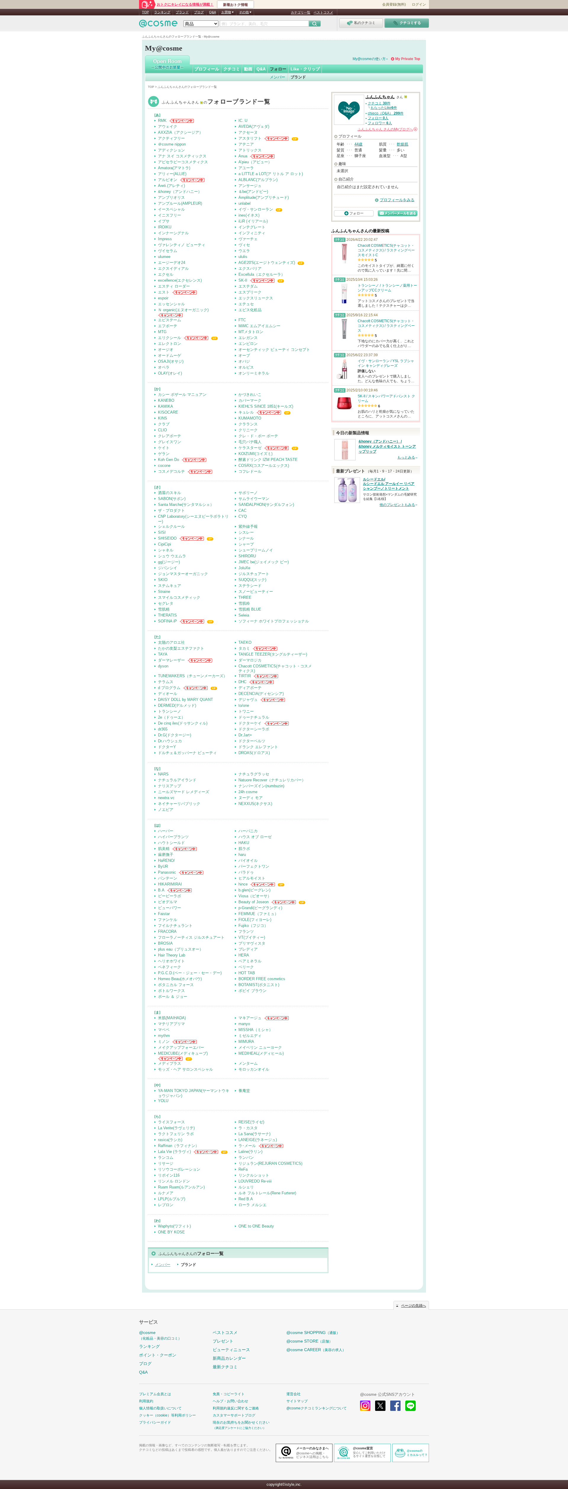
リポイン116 (169, 1175)
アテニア (246, 144)
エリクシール (169, 337)
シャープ (246, 544)
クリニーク (248, 430)
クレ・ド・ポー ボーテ (258, 436)
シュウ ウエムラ (172, 556)
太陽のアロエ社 (171, 642)
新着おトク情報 (235, 5)
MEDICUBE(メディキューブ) (183, 1053)
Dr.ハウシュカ (170, 741)
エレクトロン (169, 343)
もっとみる (406, 457)
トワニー (246, 711)
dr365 (162, 729)
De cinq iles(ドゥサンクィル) (182, 723)
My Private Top (407, 59)
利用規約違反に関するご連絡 (236, 1408)
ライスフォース (171, 1122)
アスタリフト (250, 138)
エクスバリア (250, 268)
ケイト (164, 448)
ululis (242, 256)
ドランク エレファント (258, 747)
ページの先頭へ (413, 1306)
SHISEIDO (167, 538)
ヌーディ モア (250, 798)
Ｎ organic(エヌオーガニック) (183, 310)
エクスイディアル (173, 268)
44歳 (358, 144)
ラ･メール (247, 1145)
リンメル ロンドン (174, 1181)
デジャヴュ (248, 699)
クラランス (248, 424)
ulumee (164, 256)
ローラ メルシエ (252, 1205)
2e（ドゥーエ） (171, 717)
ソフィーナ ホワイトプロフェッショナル (273, 621)
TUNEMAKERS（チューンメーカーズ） (192, 676)
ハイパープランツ (173, 837)
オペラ (164, 367)
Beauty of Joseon (253, 902)
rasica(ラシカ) (170, 1140)
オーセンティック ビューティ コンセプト (274, 349)
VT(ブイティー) (251, 937)
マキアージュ (250, 1018)
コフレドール (250, 471)
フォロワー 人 (380, 123)
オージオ (165, 349)
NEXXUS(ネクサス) (255, 803)
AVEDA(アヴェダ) (253, 126)
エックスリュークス (255, 298)
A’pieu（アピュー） (255, 162)
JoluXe (244, 568)
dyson (163, 666)
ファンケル (167, 919)
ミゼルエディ (250, 1035)
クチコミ (231, 69)
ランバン (246, 1157)
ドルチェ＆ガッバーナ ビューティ (187, 753)
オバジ (244, 361)
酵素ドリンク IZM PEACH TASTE (268, 459)
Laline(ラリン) (250, 1151)
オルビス (246, 367)
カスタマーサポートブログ (234, 1415)
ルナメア (165, 1193)
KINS (162, 418)
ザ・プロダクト (171, 510)
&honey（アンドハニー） (180, 191)
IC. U (242, 120)
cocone (164, 465)
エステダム (248, 286)
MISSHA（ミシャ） (255, 1029)
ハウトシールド (171, 843)
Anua (242, 156)
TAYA (162, 654)
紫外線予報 (248, 526)
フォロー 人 (378, 118)
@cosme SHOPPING (313, 1332)
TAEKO (244, 642)
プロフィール (206, 69)
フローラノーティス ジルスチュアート (191, 937)
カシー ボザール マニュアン (182, 394)
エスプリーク (250, 292)
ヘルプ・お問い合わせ (230, 1401)
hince (243, 884)
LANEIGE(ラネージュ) (257, 1140)
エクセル (165, 274)
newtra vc (166, 798)
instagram (365, 1406)
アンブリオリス (171, 197)
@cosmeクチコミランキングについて (316, 1408)
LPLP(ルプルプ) (171, 1199)
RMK (162, 120)
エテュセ (246, 304)
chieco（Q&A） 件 (386, 113)
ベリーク (246, 967)
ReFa (243, 1169)
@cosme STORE (309, 1341)
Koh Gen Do (168, 459)
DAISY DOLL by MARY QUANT (185, 699)
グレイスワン (169, 442)
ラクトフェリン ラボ (176, 1134)
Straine (164, 591)
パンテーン (167, 878)
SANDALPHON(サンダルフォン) (266, 504)
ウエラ (244, 251)
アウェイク (167, 126)
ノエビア (165, 809)
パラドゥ (246, 872)
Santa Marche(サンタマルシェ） (186, 504)
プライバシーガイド (155, 1422)
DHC (242, 682)
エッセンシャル (171, 304)
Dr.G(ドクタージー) (174, 735)
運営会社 (293, 1394)
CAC (242, 510)
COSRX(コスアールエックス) (263, 465)
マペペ (164, 1029)
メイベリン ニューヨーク (260, 1047)
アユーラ (246, 168)
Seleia (243, 615)
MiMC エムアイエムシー (259, 326)
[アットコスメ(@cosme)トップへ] (158, 25)
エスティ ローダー (174, 286)
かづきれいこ (250, 394)
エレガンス (248, 337)
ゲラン (164, 453)
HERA (243, 955)
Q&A (212, 12)
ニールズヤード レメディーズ (183, 792)
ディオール (167, 693)
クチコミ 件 (379, 103)
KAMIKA (165, 406)
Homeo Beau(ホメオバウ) (180, 979)
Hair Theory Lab (171, 955)
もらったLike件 (383, 108)
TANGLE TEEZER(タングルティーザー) (272, 654)
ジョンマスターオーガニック (183, 574)
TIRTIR (244, 676)
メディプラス (169, 1063)
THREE (244, 597)
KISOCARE (168, 412)
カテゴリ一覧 (300, 12)
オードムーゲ (169, 355)
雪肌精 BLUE (249, 609)
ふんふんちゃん (216, 102)
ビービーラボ (169, 896)
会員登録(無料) (394, 4)
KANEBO (166, 400)
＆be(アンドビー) (253, 191)
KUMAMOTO (249, 418)
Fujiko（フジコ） (253, 925)
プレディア (248, 949)
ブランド (182, 12)
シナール (246, 538)
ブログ (199, 12)
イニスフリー (169, 215)
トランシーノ (169, 711)
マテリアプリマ (171, 1024)
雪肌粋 (244, 603)
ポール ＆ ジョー (172, 996)
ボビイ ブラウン (252, 990)
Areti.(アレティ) (171, 185)
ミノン (164, 1041)
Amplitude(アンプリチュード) (263, 197)
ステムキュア (169, 585)
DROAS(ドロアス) (254, 753)
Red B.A (245, 1199)
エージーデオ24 (171, 262)
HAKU (243, 843)
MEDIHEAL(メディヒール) (261, 1053)
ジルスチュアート (253, 574)
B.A (161, 890)
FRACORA (167, 931)
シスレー (246, 532)
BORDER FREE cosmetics (261, 979)
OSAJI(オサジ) (170, 361)
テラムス (165, 682)
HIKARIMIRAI (170, 884)
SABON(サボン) (171, 498)
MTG (162, 332)
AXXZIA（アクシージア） (180, 132)
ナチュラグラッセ (253, 774)
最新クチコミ (225, 1366)
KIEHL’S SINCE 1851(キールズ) (265, 406)
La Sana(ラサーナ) (254, 1134)
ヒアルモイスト (251, 878)
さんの (387, 129)
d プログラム (169, 687)
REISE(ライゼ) (251, 1122)
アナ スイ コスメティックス (182, 156)
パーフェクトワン (253, 866)
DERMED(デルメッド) (177, 705)
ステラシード (250, 585)
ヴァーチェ (248, 239)
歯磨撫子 (165, 854)
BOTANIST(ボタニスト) (258, 985)
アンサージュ (250, 185)
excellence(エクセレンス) (180, 280)
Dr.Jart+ (245, 735)
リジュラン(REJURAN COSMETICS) (270, 1163)
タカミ (244, 648)
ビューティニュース (231, 1349)
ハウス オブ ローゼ (255, 837)
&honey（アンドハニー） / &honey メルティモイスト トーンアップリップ (387, 446)
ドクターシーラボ (253, 729)
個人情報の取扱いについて (160, 1408)
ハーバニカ (248, 831)
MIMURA (246, 1041)
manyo (244, 1024)
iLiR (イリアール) (253, 221)
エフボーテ (167, 326)
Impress (165, 239)
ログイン (419, 4)
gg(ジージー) (169, 562)
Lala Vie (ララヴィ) (174, 1151)
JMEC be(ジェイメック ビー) (263, 562)
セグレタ (165, 603)
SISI (162, 532)
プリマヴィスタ (251, 943)
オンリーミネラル (253, 373)
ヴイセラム (167, 251)
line (410, 1406)
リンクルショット (253, 1175)
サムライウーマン (253, 498)
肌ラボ (244, 848)
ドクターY (167, 747)
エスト (164, 292)
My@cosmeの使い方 (369, 59)
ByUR (163, 866)
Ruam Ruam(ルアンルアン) (181, 1187)
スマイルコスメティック (179, 597)
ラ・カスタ (248, 1128)
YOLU (163, 1100)
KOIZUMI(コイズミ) (255, 453)
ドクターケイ (250, 723)
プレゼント (223, 1341)
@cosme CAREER (316, 1349)
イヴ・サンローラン (255, 209)
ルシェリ (246, 1187)
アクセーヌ (248, 132)
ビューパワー (169, 908)
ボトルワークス (171, 990)
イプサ (164, 221)
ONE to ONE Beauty (256, 1226)
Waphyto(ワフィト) (174, 1226)
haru (242, 854)
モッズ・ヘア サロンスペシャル (185, 1069)
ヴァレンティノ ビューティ (181, 245)
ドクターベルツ (251, 741)
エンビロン (248, 343)
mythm (164, 1035)
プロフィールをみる (397, 200)
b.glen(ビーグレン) (254, 890)
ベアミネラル (250, 961)
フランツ (246, 931)
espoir (163, 298)
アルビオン (167, 180)
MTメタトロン (250, 332)
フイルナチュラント (175, 925)
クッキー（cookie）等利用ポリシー (167, 1415)
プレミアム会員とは (155, 1394)
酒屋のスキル (169, 493)
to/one (243, 705)
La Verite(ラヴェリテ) (176, 1128)
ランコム (165, 1157)
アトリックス (250, 150)
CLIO (162, 430)
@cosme (160, 1335)
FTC (242, 320)
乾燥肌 (402, 144)
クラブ (164, 424)
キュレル (246, 412)
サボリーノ (248, 493)
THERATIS (167, 615)
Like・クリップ (305, 69)
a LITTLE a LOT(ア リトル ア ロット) (270, 174)
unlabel (244, 203)
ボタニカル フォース (176, 985)
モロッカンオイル (253, 1069)
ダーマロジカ (250, 660)
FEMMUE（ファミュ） (258, 914)
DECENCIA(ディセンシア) (261, 693)
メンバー (277, 77)
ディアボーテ (250, 687)
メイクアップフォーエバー (181, 1047)
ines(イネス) (248, 215)
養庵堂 (244, 1090)
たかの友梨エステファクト (181, 648)
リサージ (165, 1163)
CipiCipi (164, 544)
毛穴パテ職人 (250, 442)
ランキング (162, 12)
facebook (395, 1406)
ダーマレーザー (171, 660)
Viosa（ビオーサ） (254, 896)
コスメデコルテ (171, 471)
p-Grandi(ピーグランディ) (260, 908)
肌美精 (164, 848)
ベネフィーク (169, 967)
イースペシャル (171, 209)
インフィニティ (251, 233)
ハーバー (165, 831)
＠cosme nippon (172, 144)
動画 (248, 69)
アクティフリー (171, 138)
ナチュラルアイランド (177, 780)
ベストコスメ (323, 12)
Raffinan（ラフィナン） (178, 1145)
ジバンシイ (167, 568)
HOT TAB (246, 973)
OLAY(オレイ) (170, 373)
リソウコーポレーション (179, 1169)
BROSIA (165, 943)
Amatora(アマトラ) (174, 168)
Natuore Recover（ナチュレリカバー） (272, 780)
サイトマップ (297, 1401)
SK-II (242, 280)
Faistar (164, 914)
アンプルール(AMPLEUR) (180, 203)
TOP (145, 12)
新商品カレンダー (229, 1358)
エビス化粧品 (250, 310)
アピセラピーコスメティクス (183, 162)
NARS (163, 774)
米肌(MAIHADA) (172, 1018)
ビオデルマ (167, 902)
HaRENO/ (166, 860)
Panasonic (167, 872)
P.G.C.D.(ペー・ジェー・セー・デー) (190, 973)
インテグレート (251, 227)
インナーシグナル (173, 233)
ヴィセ (244, 245)
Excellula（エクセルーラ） (261, 274)
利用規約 (146, 1401)
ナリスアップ (169, 786)
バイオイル (248, 860)
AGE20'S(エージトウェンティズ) (266, 262)
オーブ (244, 355)
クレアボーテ (169, 436)
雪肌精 (164, 609)
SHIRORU (247, 556)
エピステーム (169, 320)
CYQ (242, 516)
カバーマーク (250, 400)
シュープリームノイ (255, 550)
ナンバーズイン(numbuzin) (261, 786)
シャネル (165, 550)
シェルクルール (171, 526)
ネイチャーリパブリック (179, 803)
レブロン (165, 1205)
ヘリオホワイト (171, 961)
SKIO (162, 579)
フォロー (278, 69)
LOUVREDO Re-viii (255, 1181)
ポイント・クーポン (157, 1355)
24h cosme (247, 792)
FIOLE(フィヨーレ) (254, 919)
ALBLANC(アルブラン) (257, 180)
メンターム (248, 1063)
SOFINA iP (167, 621)
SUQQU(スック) (252, 579)
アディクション (171, 150)
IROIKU (164, 227)
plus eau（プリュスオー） (180, 949)
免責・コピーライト (229, 1394)
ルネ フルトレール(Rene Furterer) (267, 1193)
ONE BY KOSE (171, 1232)
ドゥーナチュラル (253, 717)
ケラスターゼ (250, 448)
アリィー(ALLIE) (172, 174)
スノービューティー (255, 591)
